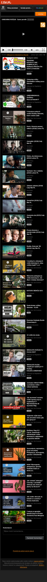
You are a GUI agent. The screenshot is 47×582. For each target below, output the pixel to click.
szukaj (40, 14)
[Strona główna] (6, 2)
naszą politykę (39, 561)
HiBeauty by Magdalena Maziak (17, 55)
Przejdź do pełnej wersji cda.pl (23, 551)
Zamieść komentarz (34, 538)
